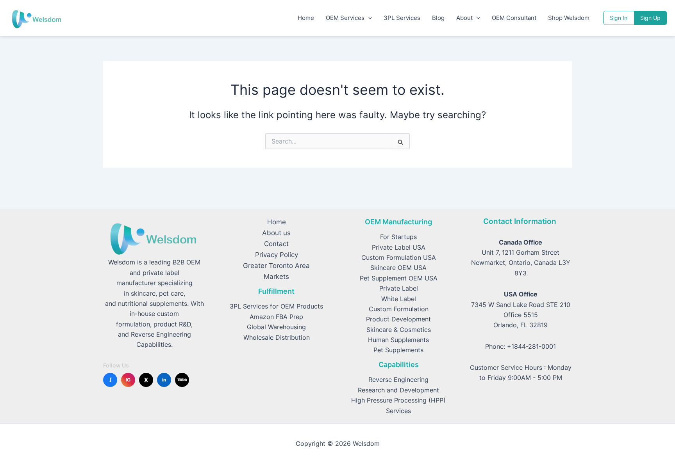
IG (128, 380)
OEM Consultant (514, 17)
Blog (438, 17)
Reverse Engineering (398, 379)
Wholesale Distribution (276, 337)
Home (306, 17)
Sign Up (650, 17)
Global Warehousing (276, 327)
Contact (276, 244)
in (164, 380)
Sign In (618, 17)
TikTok (182, 380)
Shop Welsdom (568, 17)
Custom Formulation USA (398, 257)
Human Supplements (398, 340)
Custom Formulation (399, 309)
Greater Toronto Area (276, 266)
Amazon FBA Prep (276, 317)
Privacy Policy (276, 255)
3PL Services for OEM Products (276, 306)
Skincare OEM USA (398, 267)
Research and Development (398, 390)
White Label (398, 299)
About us (276, 233)
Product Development (398, 319)
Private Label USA (398, 247)
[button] (368, 18)
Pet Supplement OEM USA (399, 278)
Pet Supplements (398, 350)
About (464, 17)
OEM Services (345, 17)
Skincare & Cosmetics (398, 330)
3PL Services (402, 17)
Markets (276, 276)
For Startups (398, 237)
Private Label (398, 288)
